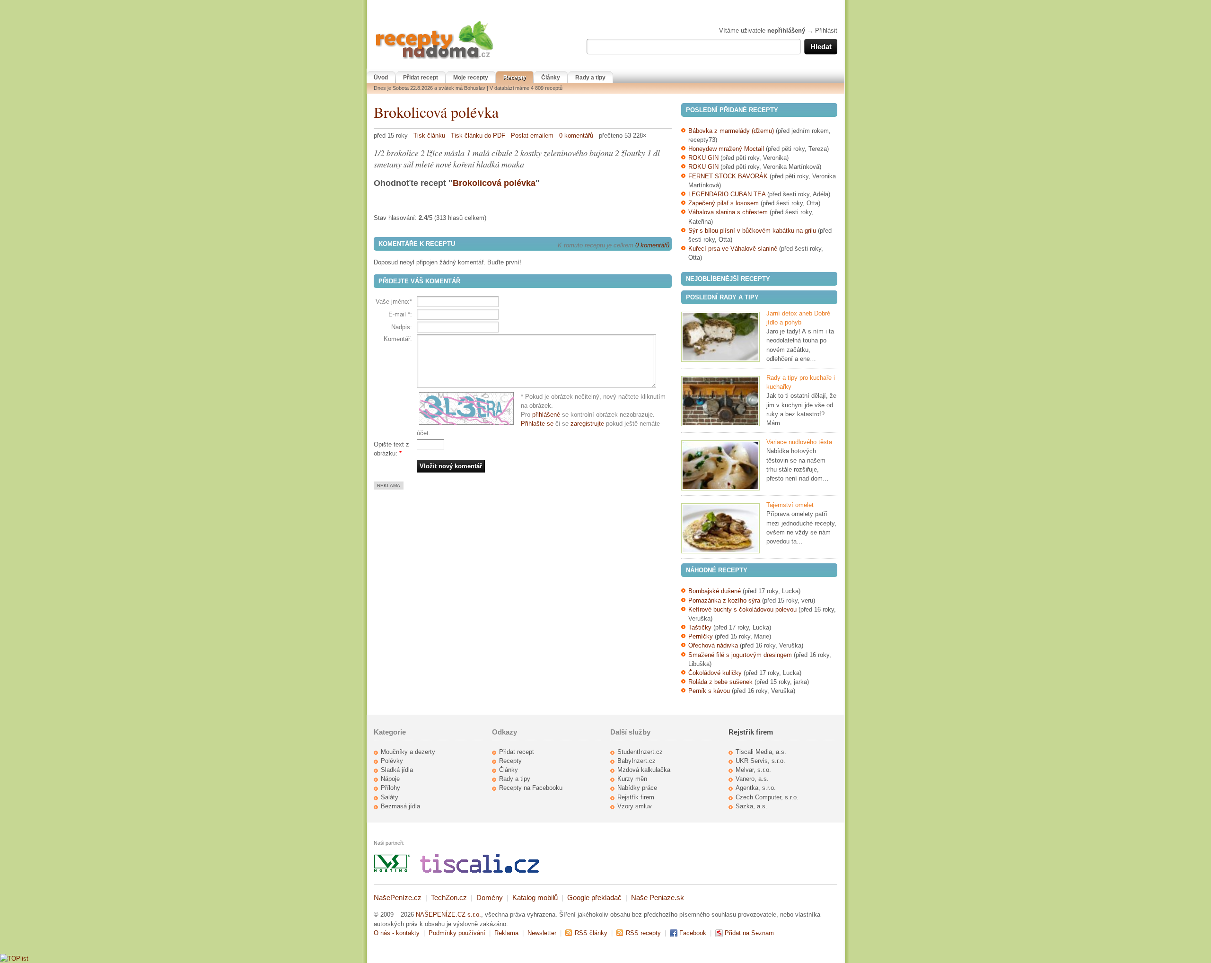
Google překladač (594, 897)
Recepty (514, 77)
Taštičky (699, 627)
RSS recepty (643, 933)
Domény (489, 897)
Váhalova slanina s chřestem (728, 212)
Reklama (506, 933)
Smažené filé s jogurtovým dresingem (740, 654)
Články (550, 77)
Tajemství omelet (790, 504)
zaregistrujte (587, 423)
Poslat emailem (532, 135)
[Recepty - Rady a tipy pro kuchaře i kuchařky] (720, 401)
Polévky (392, 760)
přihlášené (546, 414)
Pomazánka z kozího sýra (724, 600)
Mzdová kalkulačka (643, 769)
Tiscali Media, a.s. (761, 751)
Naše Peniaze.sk (657, 897)
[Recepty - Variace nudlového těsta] (720, 465)
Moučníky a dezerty (408, 751)
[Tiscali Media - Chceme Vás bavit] (479, 870)
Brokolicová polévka (436, 112)
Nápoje (390, 778)
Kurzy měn (632, 778)
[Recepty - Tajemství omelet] (720, 528)
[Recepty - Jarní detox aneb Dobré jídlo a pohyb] (720, 337)
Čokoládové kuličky (715, 672)
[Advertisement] (453, 556)
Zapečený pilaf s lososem (723, 203)
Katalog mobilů (535, 897)
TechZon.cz (449, 897)
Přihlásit (826, 30)
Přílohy (390, 787)
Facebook (692, 933)
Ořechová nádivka (713, 645)
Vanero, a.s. (752, 778)
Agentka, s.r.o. (756, 787)
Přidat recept (420, 77)
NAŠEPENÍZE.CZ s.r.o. (448, 914)
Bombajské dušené (714, 591)
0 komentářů (576, 135)
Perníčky (701, 636)
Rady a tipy (590, 77)
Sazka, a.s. (751, 806)
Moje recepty (470, 77)
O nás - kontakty (397, 933)
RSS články (591, 933)
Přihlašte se (537, 423)
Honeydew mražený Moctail (726, 148)
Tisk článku (429, 135)
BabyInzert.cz (636, 760)
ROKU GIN (703, 157)
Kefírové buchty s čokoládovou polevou (742, 609)
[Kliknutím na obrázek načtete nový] (469, 408)
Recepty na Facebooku (530, 787)
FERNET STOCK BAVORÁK (728, 176)
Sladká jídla (397, 769)
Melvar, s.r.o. (753, 769)
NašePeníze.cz (397, 897)
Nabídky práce (637, 787)
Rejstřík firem (635, 797)
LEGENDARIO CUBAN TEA (726, 194)
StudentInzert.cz (640, 751)
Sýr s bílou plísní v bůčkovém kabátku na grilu (752, 230)
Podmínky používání (457, 933)
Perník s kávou (709, 690)
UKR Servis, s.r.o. (760, 760)
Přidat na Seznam (749, 933)
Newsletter (541, 933)
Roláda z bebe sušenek (720, 681)
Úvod (381, 77)
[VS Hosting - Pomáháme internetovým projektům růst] (392, 870)
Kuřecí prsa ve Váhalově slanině (732, 248)
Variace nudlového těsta (799, 442)
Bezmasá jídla (400, 806)
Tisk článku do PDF (478, 135)
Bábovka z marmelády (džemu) (731, 130)
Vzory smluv (634, 806)
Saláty (389, 797)
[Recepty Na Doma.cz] (434, 59)
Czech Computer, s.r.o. (767, 797)
